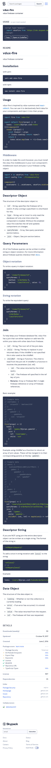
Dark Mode (29, 748)
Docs (5, 738)
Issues (5, 694)
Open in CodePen (20, 37)
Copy (8, 37)
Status (28, 738)
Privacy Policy (8, 748)
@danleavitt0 (11, 707)
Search (39, 4)
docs (38, 255)
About (5, 741)
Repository (7, 697)
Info (46, 653)
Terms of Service (32, 744)
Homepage (7, 691)
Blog (27, 741)
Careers (6, 744)
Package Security (9, 688)
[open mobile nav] (46, 4)
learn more (20, 646)
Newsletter (7, 728)
